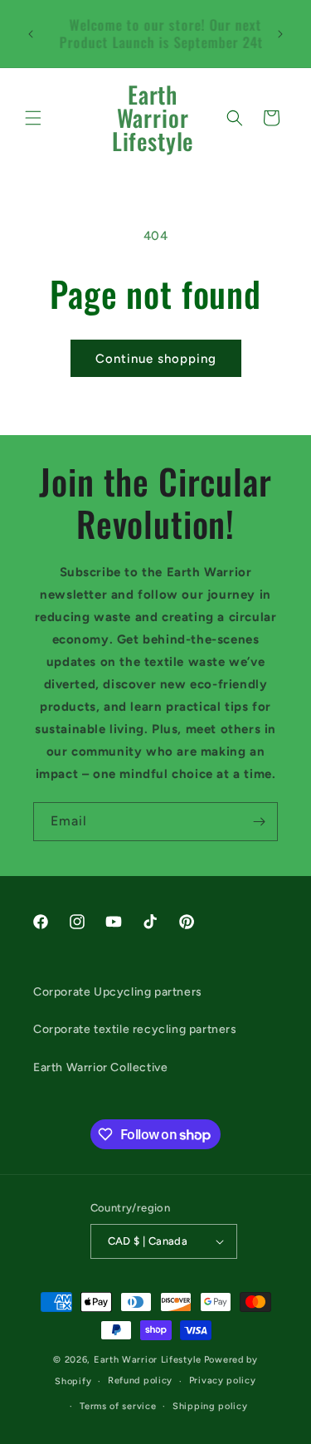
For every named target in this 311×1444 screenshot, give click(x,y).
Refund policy (140, 1380)
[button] (33, 118)
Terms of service (118, 1406)
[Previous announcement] (30, 34)
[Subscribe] (259, 821)
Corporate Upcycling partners (117, 992)
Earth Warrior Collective (100, 1067)
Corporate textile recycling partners (135, 1029)
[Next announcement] (280, 34)
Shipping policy (210, 1406)
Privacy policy (222, 1380)
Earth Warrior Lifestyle (148, 1359)
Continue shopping (155, 358)
